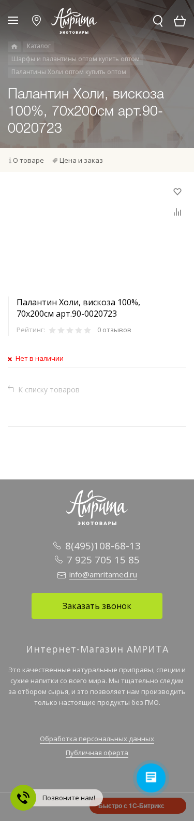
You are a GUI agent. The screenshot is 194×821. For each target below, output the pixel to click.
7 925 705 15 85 (103, 560)
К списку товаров (49, 389)
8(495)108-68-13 (103, 546)
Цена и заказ (81, 160)
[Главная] (14, 46)
